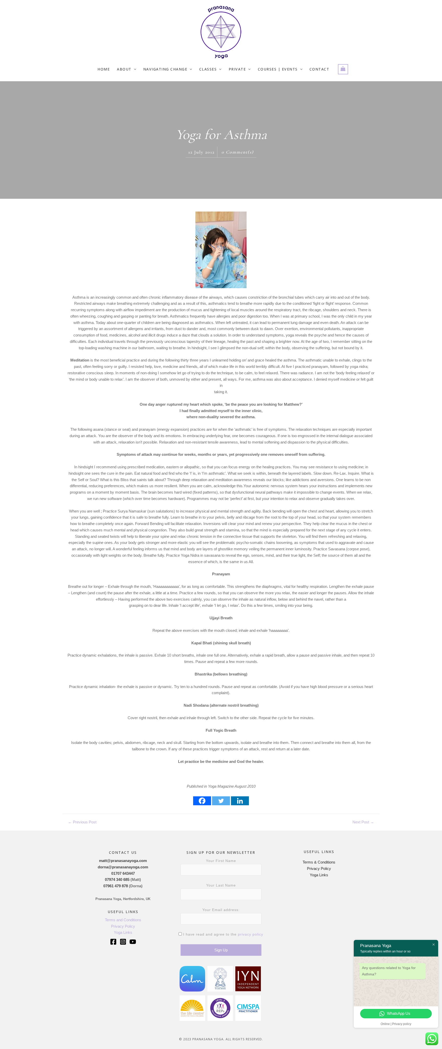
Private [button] (237, 69)
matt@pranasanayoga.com (123, 860)
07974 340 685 (117, 879)
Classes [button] (208, 69)
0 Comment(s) (238, 152)
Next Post (363, 822)
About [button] (124, 69)
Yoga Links (123, 932)
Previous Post (82, 822)
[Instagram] (123, 941)
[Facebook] (202, 800)
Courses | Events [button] (278, 69)
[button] (133, 69)
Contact (319, 69)
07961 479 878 (115, 886)
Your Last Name (221, 885)
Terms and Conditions (123, 920)
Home (103, 69)
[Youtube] (132, 941)
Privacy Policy (123, 926)
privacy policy (250, 934)
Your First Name (221, 861)
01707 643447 (123, 873)
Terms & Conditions (319, 862)
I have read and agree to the (222, 934)
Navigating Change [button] (165, 69)
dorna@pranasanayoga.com (123, 867)
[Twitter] (221, 800)
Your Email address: (221, 910)
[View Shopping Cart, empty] (343, 69)
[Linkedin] (240, 800)
